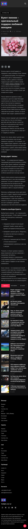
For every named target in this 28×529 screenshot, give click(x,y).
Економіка (4, 416)
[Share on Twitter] (5, 66)
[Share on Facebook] (2, 66)
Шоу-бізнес (4, 420)
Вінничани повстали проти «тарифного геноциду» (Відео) (16, 357)
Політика (3, 418)
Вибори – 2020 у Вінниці (7, 413)
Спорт (3, 477)
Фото (2, 482)
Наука (2, 475)
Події (2, 406)
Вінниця (3, 404)
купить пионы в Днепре (12, 84)
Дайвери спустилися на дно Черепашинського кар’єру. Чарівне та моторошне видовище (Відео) (17, 347)
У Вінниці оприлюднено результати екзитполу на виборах (18, 387)
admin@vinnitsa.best (6, 492)
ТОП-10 (5, 285)
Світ (2, 448)
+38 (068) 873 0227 (6, 490)
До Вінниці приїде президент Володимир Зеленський (17, 303)
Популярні (14, 285)
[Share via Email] (9, 66)
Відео (2, 480)
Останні (22, 285)
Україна (3, 428)
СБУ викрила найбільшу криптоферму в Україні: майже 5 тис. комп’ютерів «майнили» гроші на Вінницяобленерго (18, 368)
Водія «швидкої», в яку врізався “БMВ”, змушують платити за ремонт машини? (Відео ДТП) (17, 293)
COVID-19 (3, 468)
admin (13, 299)
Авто (2, 470)
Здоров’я (3, 473)
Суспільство (5, 12)
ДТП (2, 411)
